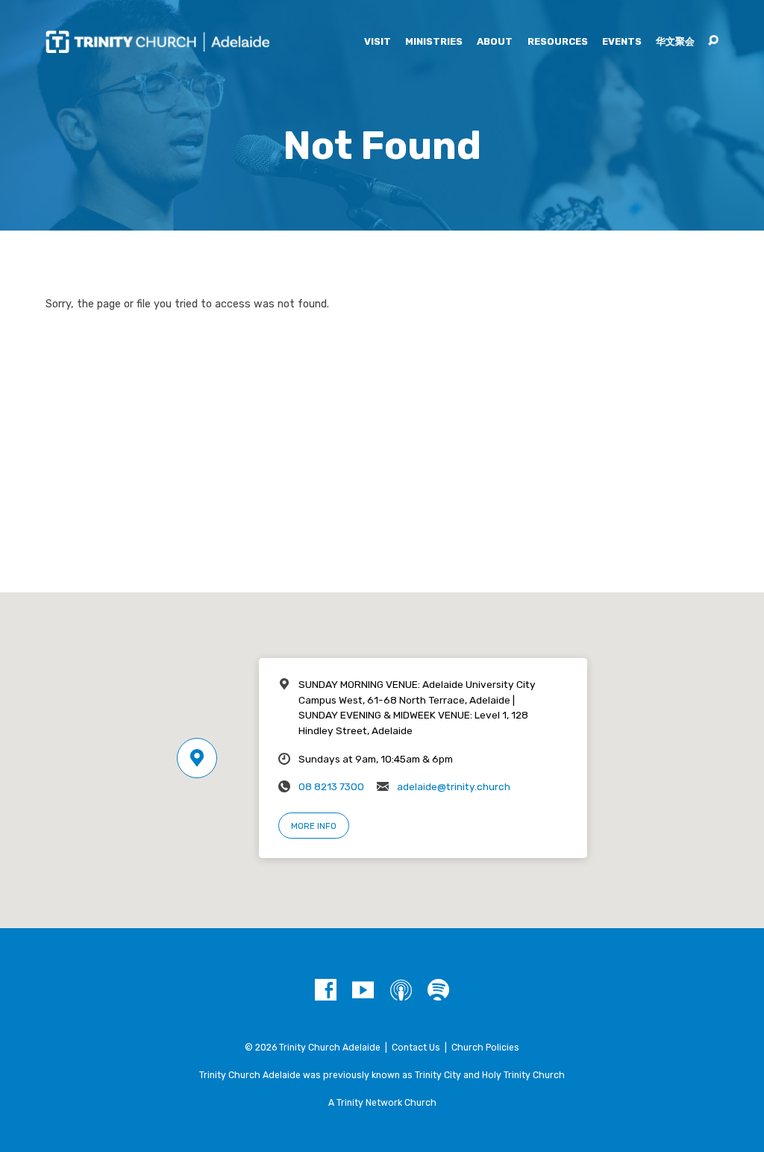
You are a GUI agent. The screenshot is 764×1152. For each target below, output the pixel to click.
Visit (377, 42)
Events (622, 42)
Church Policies (485, 1047)
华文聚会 (675, 42)
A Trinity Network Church (382, 1103)
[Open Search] (713, 41)
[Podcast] (401, 990)
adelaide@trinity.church (453, 786)
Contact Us (416, 1047)
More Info (313, 826)
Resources (557, 42)
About (495, 42)
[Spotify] (438, 990)
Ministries (434, 42)
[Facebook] (325, 990)
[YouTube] (363, 990)
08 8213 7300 (331, 786)
